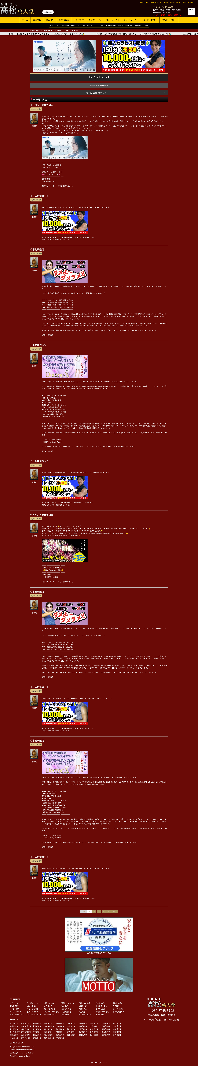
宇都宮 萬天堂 (26, 1026)
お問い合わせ (111, 25)
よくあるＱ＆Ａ (101, 1006)
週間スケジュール (67, 1003)
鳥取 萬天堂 (14, 1035)
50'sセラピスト (169, 19)
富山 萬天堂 (60, 1029)
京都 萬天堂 (48, 1032)
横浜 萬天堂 (117, 1026)
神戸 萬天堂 (94, 1032)
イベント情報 (14, 1009)
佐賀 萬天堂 (106, 1035)
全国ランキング (32, 1012)
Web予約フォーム (50, 1014)
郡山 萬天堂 (117, 1023)
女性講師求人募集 (141, 25)
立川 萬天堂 (83, 1026)
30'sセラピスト (131, 19)
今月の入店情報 (84, 1003)
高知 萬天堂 (83, 1035)
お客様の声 (64, 19)
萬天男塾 (82, 1012)
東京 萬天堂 (71, 1026)
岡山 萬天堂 (106, 1032)
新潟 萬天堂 (25, 1029)
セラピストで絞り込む (97, 93)
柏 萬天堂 (93, 1026)
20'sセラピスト (113, 19)
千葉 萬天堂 (106, 1026)
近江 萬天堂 (37, 1032)
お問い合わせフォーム (18, 1014)
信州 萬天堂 (37, 1029)
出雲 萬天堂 (25, 1035)
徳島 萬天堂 (60, 1035)
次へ (114, 911)
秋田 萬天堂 (83, 1023)
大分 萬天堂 (14, 1038)
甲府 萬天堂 (48, 1029)
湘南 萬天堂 (14, 1029)
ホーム (25, 19)
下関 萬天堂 (37, 1035)
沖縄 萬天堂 (60, 1038)
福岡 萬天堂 (94, 1035)
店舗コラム (83, 1009)
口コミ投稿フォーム (34, 1014)
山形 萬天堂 (106, 1023)
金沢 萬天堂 (83, 1029)
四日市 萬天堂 (26, 1032)
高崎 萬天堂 (14, 1026)
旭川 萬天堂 (14, 1023)
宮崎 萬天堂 (37, 1038)
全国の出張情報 (32, 1009)
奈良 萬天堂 (71, 1032)
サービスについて (33, 1003)
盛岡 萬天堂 (71, 1023)
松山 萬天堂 (71, 1035)
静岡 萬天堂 (106, 1029)
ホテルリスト (55, 25)
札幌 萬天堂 (25, 1023)
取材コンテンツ (49, 1009)
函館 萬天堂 (48, 1023)
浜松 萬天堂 (117, 1029)
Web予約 (65, 25)
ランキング (79, 19)
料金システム (76, 25)
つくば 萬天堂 (49, 1026)
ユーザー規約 (118, 1009)
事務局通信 (100, 1014)
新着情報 (116, 1006)
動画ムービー (83, 1006)
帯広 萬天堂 (37, 1023)
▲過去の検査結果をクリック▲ (99, 953)
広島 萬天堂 (117, 1032)
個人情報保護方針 (85, 1014)
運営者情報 (65, 1014)
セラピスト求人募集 (125, 25)
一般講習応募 (66, 1012)
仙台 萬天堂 (94, 1023)
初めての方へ (14, 1003)
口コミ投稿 (99, 25)
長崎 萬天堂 (117, 1035)
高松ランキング (15, 1012)
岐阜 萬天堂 (94, 1029)
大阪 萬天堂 (60, 1032)
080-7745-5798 (165, 7)
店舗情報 (37, 19)
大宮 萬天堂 (60, 1026)
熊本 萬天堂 (25, 1038)
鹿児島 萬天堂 (49, 1038)
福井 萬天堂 (71, 1029)
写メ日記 (50, 19)
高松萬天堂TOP (118, 1012)
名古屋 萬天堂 (15, 1032)
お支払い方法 (88, 25)
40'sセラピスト (150, 19)
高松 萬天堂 (48, 1035)
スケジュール (95, 19)
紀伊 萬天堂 (83, 1032)
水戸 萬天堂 (37, 1026)
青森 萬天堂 (60, 1023)
